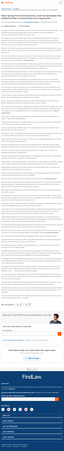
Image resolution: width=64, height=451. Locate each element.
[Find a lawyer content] (61, 421)
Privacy (9, 446)
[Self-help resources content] (61, 426)
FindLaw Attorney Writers (31, 22)
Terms (3, 446)
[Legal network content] (61, 437)
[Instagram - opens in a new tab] (20, 409)
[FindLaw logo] (9, 2)
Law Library (16, 8)
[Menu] (2, 2)
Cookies (24, 446)
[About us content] (61, 415)
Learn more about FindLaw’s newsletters (13, 340)
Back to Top (33, 369)
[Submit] (59, 334)
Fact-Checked (25, 26)
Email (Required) (7, 330)
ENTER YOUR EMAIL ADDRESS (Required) (13, 396)
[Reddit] (26, 409)
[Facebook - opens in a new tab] (3, 409)
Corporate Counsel (6, 8)
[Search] (61, 2)
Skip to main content (32, 2)
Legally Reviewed (10, 26)
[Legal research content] (61, 432)
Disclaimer (17, 446)
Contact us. (12, 389)
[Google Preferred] (31, 409)
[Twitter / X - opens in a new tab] (14, 409)
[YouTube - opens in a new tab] (8, 409)
